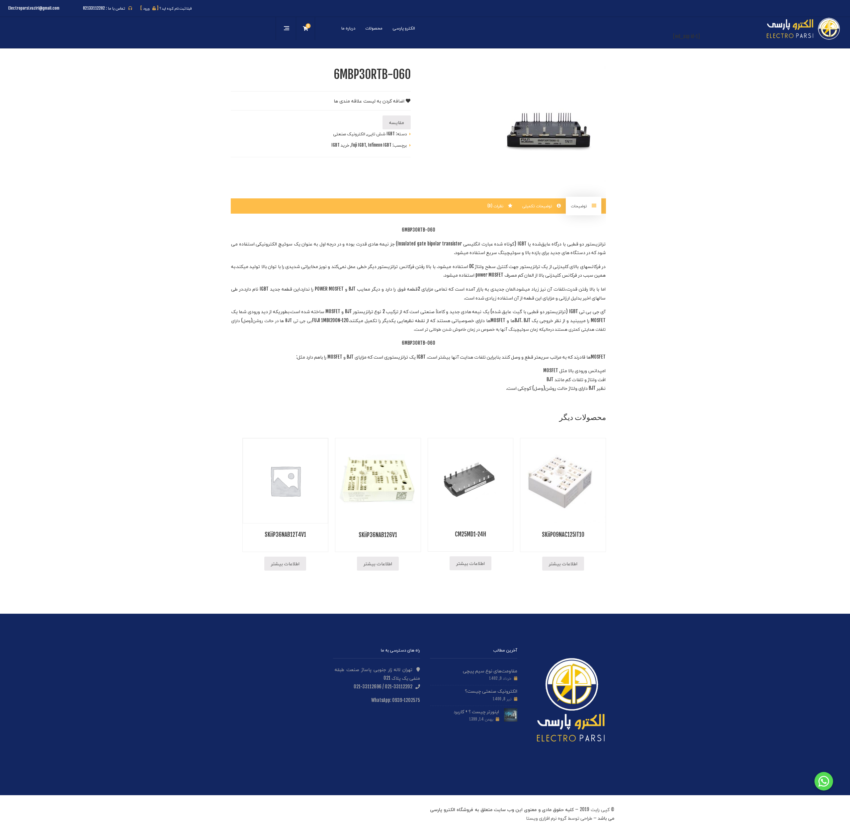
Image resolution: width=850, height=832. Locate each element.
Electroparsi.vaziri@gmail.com (33, 8)
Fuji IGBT (358, 145)
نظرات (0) (496, 205)
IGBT (522, 243)
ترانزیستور (595, 243)
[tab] (583, 206)
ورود (149, 8)
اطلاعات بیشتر (563, 563)
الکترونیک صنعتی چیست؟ (491, 691)
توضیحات (579, 205)
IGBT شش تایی (381, 133)
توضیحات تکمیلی (537, 205)
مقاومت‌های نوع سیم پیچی (490, 670)
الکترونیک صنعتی (349, 133)
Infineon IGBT (379, 145)
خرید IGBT (340, 145)
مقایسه (396, 122)
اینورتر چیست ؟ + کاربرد (476, 711)
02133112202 (94, 8)
